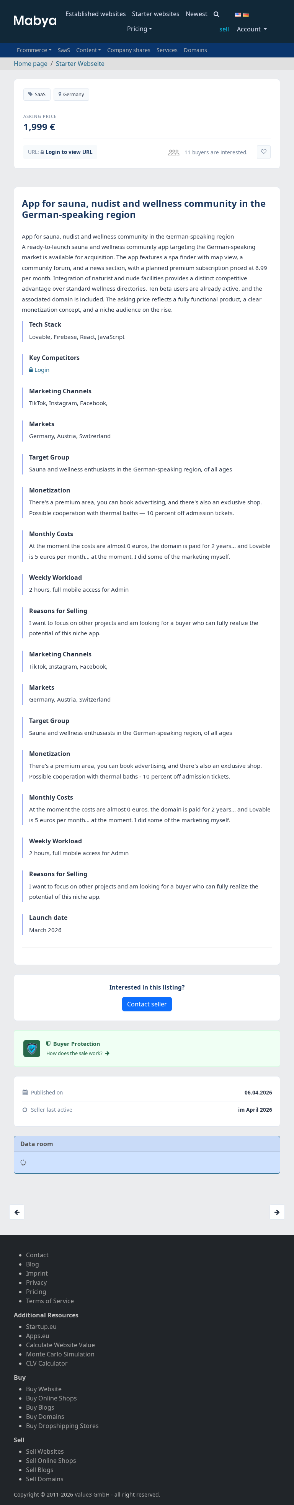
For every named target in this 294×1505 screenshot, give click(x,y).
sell (224, 29)
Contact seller (147, 1004)
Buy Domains (45, 1416)
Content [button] (86, 50)
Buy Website (44, 1389)
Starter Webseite (80, 63)
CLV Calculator (47, 1363)
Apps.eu (37, 1336)
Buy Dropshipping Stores (62, 1426)
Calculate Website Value (60, 1345)
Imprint (37, 1273)
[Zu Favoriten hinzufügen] (264, 152)
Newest (196, 14)
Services (167, 50)
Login (41, 369)
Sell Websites (45, 1451)
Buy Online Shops (51, 1398)
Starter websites (156, 14)
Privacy (36, 1282)
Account (249, 29)
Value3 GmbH (92, 1494)
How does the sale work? (75, 1053)
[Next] (277, 1212)
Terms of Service (50, 1301)
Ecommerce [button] (32, 50)
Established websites (95, 14)
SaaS (64, 50)
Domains (195, 50)
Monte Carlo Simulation (60, 1354)
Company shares (128, 50)
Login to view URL (69, 151)
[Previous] (16, 1212)
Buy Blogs (40, 1407)
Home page (30, 63)
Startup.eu (41, 1326)
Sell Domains (45, 1479)
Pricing (137, 29)
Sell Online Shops (51, 1460)
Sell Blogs (40, 1470)
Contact (37, 1255)
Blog (32, 1264)
